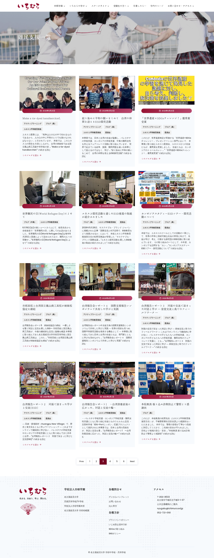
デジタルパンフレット (119, 496)
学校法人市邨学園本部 (74, 506)
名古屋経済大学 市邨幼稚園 (76, 510)
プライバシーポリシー (119, 519)
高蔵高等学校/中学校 (74, 501)
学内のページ (156, 6)
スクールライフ (99, 6)
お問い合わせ (115, 501)
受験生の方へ (120, 6)
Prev (81, 461)
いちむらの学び (77, 6)
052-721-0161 (164, 512)
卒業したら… (139, 6)
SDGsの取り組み (116, 529)
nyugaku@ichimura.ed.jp (170, 508)
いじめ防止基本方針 (118, 524)
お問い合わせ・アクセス (180, 6)
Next (132, 461)
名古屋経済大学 (71, 496)
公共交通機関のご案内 (167, 504)
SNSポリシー (115, 533)
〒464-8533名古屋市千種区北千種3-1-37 (170, 498)
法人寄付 (113, 506)
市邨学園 (58, 6)
